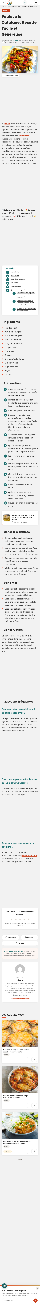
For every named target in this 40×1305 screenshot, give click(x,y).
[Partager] (34, 1059)
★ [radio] (11, 919)
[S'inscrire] (35, 1301)
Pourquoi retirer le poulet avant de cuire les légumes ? (26, 295)
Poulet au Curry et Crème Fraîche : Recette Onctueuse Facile (17, 1143)
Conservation (16, 286)
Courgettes (24, 136)
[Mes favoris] (25, 2)
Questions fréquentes (19, 290)
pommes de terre (29, 855)
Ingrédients (15, 272)
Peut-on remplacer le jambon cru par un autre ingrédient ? (26, 303)
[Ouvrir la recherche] (30, 2)
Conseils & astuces (18, 279)
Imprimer (30, 937)
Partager (21, 943)
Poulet (10, 6)
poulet (7, 123)
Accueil (4, 6)
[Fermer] (37, 1288)
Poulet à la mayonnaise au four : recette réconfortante (16, 1051)
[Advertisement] (20, 100)
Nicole (15, 40)
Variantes (14, 283)
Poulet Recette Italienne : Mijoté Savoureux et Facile (16, 1097)
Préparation (15, 276)
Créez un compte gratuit (13, 951)
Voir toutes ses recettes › (20, 999)
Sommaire (10, 268)
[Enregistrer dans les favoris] (29, 1059)
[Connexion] (4, 2)
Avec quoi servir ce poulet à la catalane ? (26, 310)
